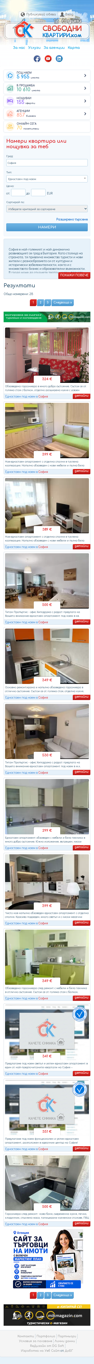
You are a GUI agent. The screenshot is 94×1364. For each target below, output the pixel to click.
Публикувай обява (41, 14)
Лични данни (65, 1341)
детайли (81, 395)
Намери (47, 227)
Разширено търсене (72, 219)
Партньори (67, 1336)
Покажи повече (74, 275)
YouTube (48, 58)
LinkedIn (59, 58)
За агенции (54, 48)
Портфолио (46, 1336)
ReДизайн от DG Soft (47, 1346)
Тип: (9, 172)
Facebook (37, 58)
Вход (69, 14)
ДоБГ (69, 1350)
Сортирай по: (15, 202)
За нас (19, 48)
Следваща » (63, 302)
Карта (74, 48)
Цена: (10, 186)
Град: (9, 156)
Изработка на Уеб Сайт (40, 1350)
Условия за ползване (35, 1341)
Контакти (26, 1336)
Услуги (34, 48)
